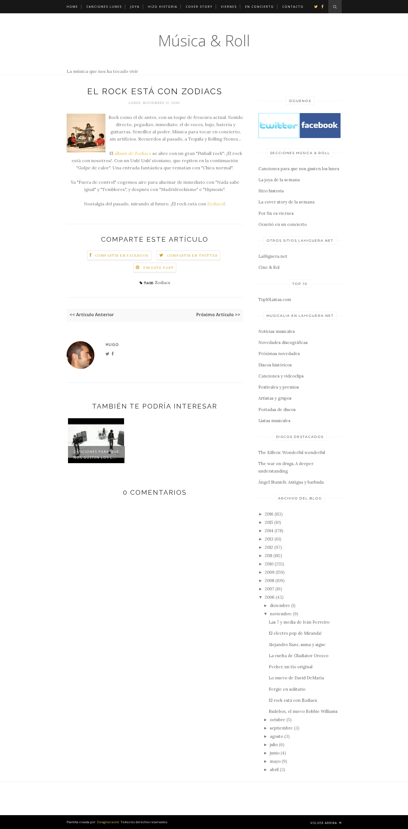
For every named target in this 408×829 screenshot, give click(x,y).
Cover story (199, 6)
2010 (269, 564)
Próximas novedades (279, 353)
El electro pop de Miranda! (295, 633)
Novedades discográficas (283, 342)
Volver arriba (324, 823)
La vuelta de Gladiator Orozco (298, 655)
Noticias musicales (276, 331)
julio (274, 744)
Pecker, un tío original (291, 666)
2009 (269, 572)
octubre (277, 719)
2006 (269, 597)
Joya (135, 6)
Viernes (229, 6)
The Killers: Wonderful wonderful (291, 452)
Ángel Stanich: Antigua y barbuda (291, 482)
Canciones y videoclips (281, 376)
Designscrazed (108, 822)
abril (274, 769)
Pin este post (158, 268)
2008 (269, 580)
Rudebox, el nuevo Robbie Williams (303, 711)
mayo (275, 761)
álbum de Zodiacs (132, 153)
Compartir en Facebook (122, 255)
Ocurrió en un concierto (282, 224)
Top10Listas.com (274, 299)
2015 (269, 522)
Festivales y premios (278, 387)
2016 (269, 514)
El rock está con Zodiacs (293, 700)
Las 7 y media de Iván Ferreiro (299, 622)
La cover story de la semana (286, 202)
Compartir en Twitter (192, 255)
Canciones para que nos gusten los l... (96, 454)
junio (274, 753)
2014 (269, 530)
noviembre (281, 613)
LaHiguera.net (272, 256)
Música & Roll (204, 40)
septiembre (281, 728)
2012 (269, 547)
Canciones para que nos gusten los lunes (298, 168)
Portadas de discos (277, 409)
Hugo (112, 344)
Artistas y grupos (274, 398)
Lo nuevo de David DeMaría (296, 677)
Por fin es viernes (276, 213)
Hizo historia (162, 6)
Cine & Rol (268, 267)
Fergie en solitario (287, 689)
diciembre (280, 605)
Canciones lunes (104, 6)
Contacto (293, 6)
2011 (268, 555)
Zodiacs (215, 203)
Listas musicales (274, 420)
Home (72, 6)
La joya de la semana (279, 179)
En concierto (259, 6)
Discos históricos (275, 365)
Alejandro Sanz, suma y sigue (297, 644)
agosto (276, 736)
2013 (269, 539)
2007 (269, 588)
